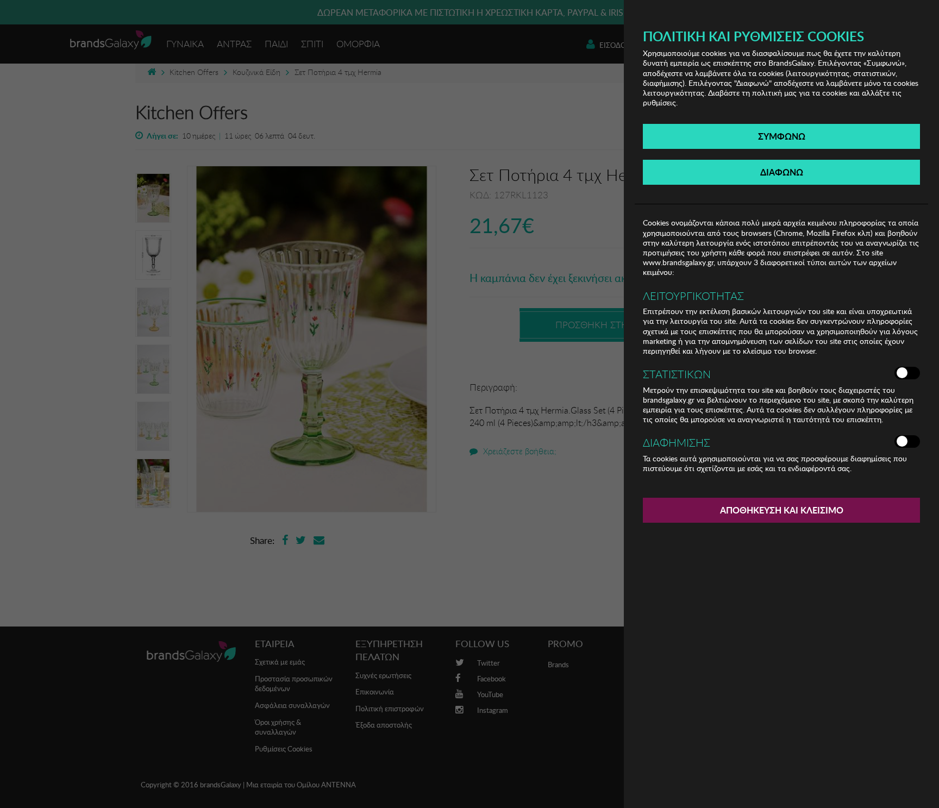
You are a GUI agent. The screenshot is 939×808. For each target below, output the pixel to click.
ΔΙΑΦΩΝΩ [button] (781, 172)
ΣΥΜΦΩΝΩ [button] (781, 136)
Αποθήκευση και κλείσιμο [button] (781, 510)
